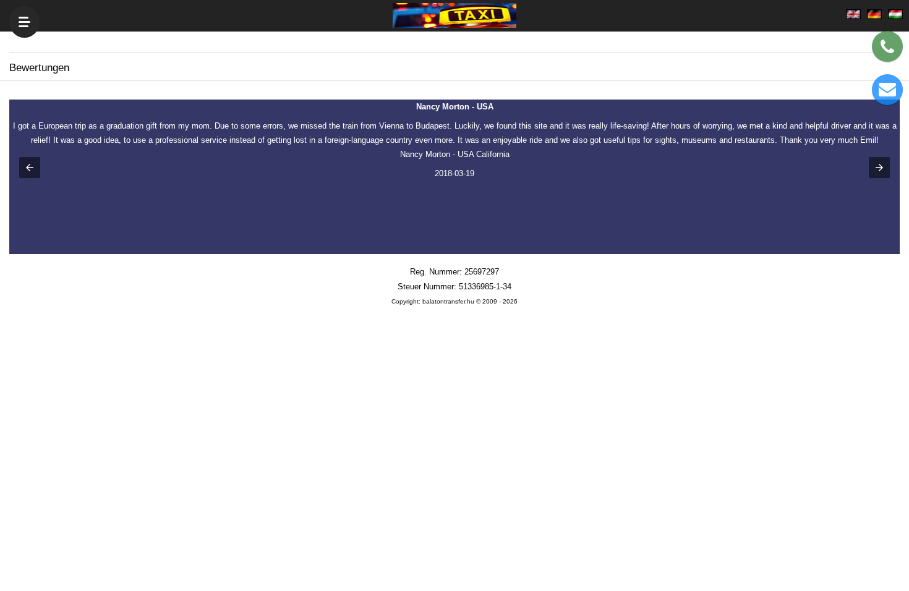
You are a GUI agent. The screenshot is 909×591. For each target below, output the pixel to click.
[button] (29, 167)
